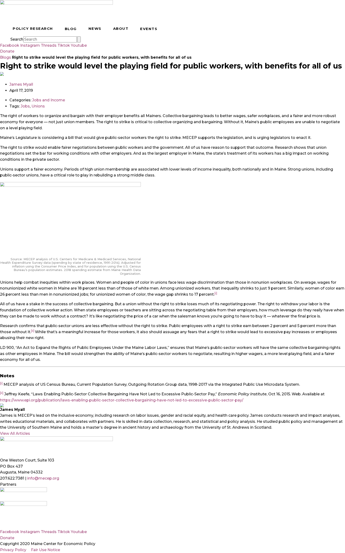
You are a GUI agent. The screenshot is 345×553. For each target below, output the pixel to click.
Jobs (25, 106)
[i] (216, 293)
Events (148, 29)
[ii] (32, 330)
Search (16, 39)
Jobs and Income (48, 100)
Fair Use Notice (45, 550)
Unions (38, 106)
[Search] (79, 39)
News (94, 28)
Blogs (5, 57)
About (121, 28)
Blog (71, 29)
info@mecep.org (43, 478)
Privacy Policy (13, 550)
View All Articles (15, 433)
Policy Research (33, 28)
